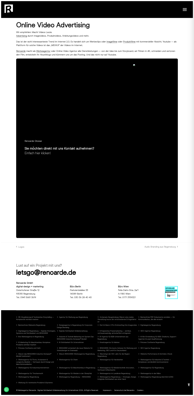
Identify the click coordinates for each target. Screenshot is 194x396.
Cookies (140, 390)
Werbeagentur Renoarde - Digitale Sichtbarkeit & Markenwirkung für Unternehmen (48, 390)
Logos (20, 247)
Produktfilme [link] (129, 41)
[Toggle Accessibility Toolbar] (189, 385)
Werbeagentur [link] (43, 51)
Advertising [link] (21, 35)
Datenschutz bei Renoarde (124, 390)
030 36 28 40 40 (83, 297)
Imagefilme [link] (112, 41)
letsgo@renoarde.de (46, 272)
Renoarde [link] (21, 51)
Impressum (107, 390)
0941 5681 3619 (28, 297)
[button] (185, 9)
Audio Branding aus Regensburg (160, 246)
